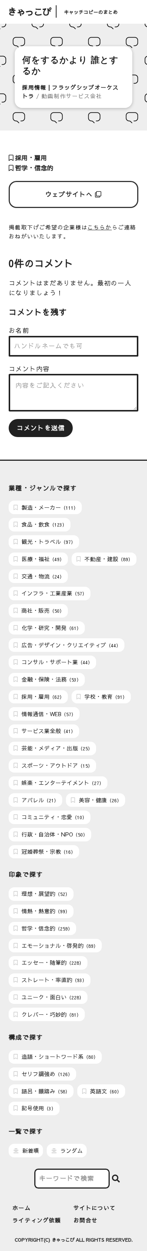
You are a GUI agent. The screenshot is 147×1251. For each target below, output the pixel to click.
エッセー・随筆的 (52, 962)
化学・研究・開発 (50, 628)
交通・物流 (42, 576)
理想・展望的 (45, 893)
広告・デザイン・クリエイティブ (70, 645)
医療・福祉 (42, 559)
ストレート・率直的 (53, 980)
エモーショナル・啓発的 (59, 945)
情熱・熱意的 (45, 911)
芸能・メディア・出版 (56, 748)
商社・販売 (42, 610)
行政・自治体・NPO (53, 834)
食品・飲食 (43, 524)
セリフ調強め (46, 1074)
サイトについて (95, 1208)
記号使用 (38, 1108)
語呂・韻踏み (45, 1091)
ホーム (21, 1208)
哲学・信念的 (33, 168)
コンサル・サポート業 (56, 662)
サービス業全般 (47, 731)
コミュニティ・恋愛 (53, 817)
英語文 (105, 1091)
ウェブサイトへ (70, 194)
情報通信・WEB (48, 714)
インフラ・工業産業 (53, 593)
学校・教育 (105, 696)
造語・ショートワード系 (59, 1056)
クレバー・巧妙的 (50, 1014)
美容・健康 (99, 800)
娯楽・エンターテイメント (62, 782)
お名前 (19, 330)
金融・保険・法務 (50, 679)
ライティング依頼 (36, 1220)
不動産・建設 (108, 559)
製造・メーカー (49, 507)
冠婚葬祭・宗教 (47, 851)
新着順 (30, 1150)
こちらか (99, 227)
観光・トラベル (47, 541)
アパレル (39, 800)
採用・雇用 (30, 157)
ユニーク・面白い (52, 997)
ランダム (71, 1150)
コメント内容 (29, 368)
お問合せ (86, 1220)
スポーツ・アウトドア (56, 765)
